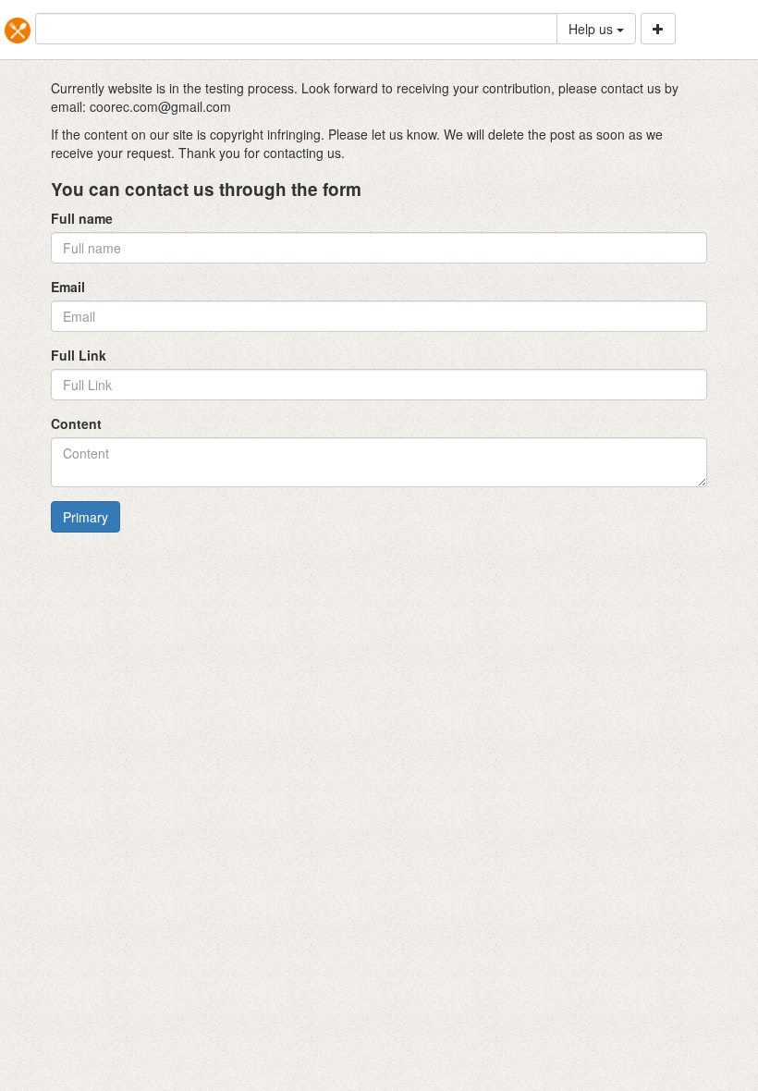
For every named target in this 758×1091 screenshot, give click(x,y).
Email (68, 286)
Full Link (78, 355)
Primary (85, 517)
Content (76, 423)
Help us (592, 28)
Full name (82, 218)
